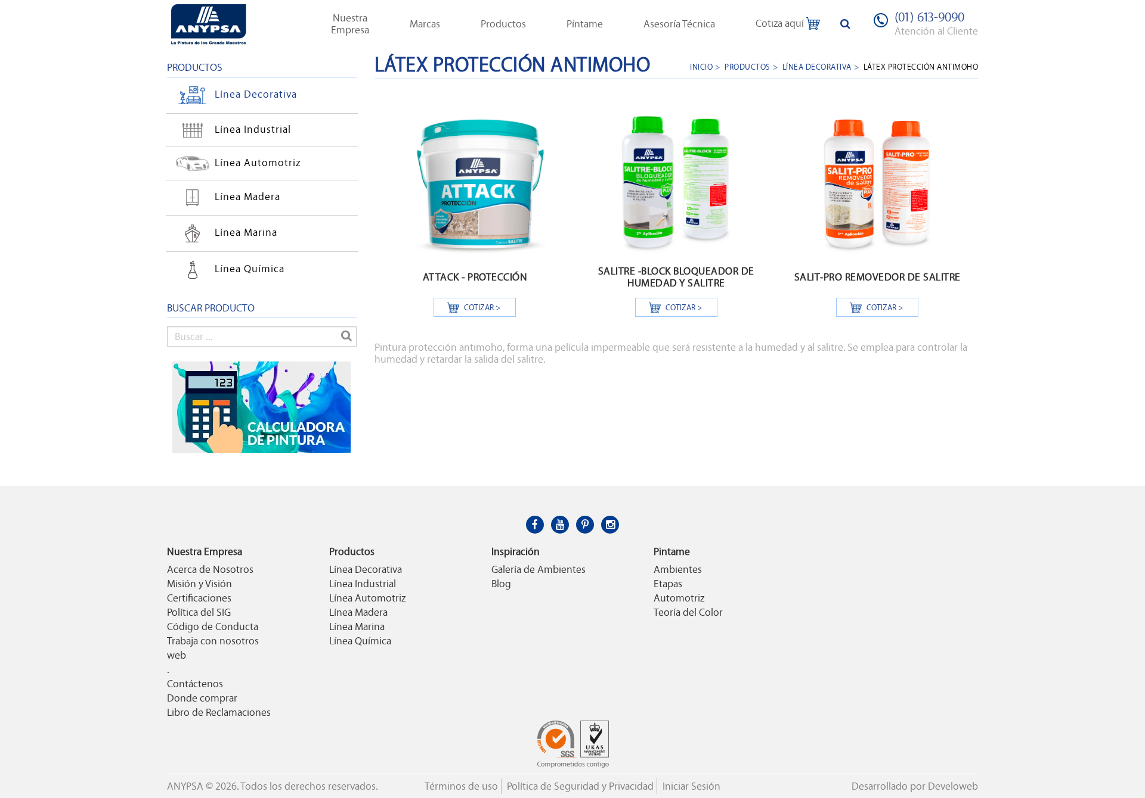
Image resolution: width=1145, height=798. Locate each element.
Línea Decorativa (256, 94)
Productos (747, 66)
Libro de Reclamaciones (219, 712)
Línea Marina (246, 232)
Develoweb (953, 786)
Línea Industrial (253, 128)
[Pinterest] (585, 525)
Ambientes (678, 569)
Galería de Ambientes (538, 569)
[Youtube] (560, 525)
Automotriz (679, 598)
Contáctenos (195, 684)
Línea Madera (247, 196)
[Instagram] (610, 525)
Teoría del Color (688, 612)
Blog (501, 584)
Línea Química (249, 268)
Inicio (701, 66)
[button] (350, 24)
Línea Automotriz (258, 162)
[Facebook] (535, 525)
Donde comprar (202, 698)
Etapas (668, 584)
